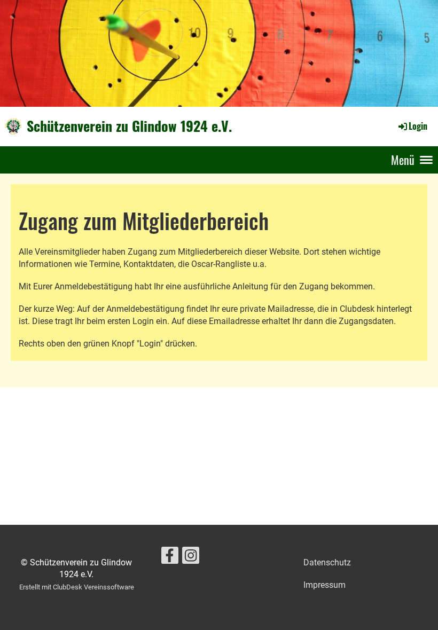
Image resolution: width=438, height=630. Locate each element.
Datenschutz (327, 562)
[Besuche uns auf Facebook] (169, 558)
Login (418, 126)
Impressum (324, 585)
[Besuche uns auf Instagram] (190, 558)
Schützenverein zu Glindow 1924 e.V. (129, 126)
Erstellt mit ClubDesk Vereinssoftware (76, 587)
